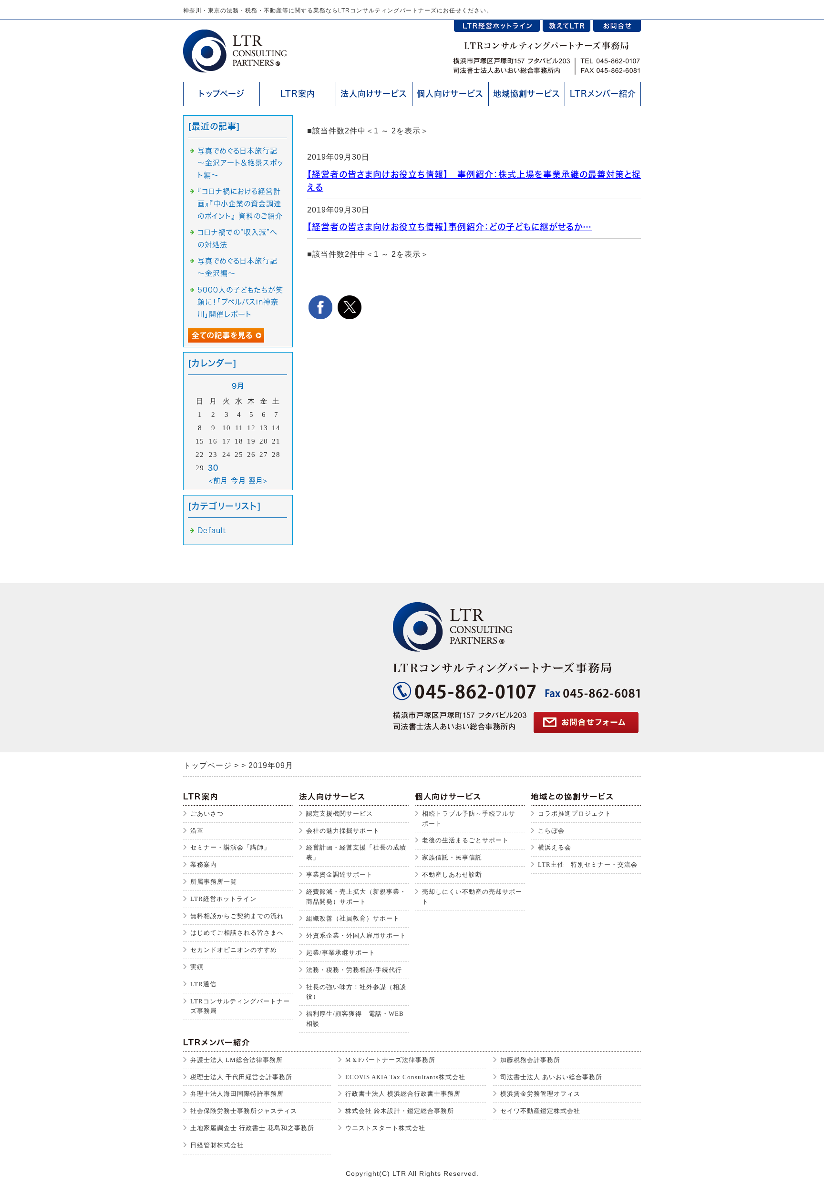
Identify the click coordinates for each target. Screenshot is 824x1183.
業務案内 (203, 864)
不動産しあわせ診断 (452, 874)
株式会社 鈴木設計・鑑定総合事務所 (399, 1110)
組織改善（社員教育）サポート (353, 918)
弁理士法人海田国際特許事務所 (237, 1093)
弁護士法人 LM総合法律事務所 (236, 1059)
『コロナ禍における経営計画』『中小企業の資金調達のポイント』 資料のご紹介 (240, 203)
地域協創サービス (526, 94)
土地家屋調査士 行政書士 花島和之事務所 (252, 1128)
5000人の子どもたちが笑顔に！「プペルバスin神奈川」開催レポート (240, 302)
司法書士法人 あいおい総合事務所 (551, 1077)
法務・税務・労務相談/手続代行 (354, 969)
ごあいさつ (207, 813)
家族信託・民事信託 (452, 857)
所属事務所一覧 (213, 881)
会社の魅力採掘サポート (343, 830)
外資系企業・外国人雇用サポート (356, 935)
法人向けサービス (373, 94)
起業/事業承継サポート (340, 952)
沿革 (197, 830)
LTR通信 (203, 984)
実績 (197, 967)
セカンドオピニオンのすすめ (233, 949)
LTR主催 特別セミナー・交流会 (588, 864)
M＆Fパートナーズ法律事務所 (390, 1059)
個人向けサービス (450, 94)
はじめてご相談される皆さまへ (237, 932)
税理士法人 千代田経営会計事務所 (241, 1077)
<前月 (218, 480)
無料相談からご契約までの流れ (237, 916)
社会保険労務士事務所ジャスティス (243, 1110)
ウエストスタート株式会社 (385, 1128)
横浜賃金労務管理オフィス (540, 1093)
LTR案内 (297, 94)
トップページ (221, 94)
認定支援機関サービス (339, 813)
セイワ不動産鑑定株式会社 (540, 1110)
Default (211, 530)
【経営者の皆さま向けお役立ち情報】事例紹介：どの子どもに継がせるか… (449, 226)
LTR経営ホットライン (223, 898)
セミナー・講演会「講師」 (230, 847)
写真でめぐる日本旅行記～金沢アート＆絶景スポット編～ (240, 163)
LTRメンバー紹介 (603, 94)
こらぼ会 (551, 830)
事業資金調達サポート (339, 874)
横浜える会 (554, 847)
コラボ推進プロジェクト (574, 813)
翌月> (258, 480)
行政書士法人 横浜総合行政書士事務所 (403, 1093)
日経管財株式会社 (217, 1145)
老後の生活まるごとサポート (465, 840)
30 (213, 467)
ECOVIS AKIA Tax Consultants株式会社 (405, 1077)
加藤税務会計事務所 (530, 1059)
